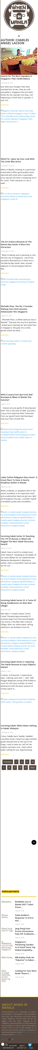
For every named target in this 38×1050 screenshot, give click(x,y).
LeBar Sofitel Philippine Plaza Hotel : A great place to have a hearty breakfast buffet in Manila (19, 480)
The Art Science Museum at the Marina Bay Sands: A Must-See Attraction (16, 244)
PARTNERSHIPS (8, 1048)
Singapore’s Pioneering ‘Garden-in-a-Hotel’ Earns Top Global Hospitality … (25, 946)
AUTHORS (13, 1046)
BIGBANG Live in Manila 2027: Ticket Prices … (24, 904)
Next (33, 767)
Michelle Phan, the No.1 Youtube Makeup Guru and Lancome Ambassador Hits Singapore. (16, 309)
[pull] (19, 36)
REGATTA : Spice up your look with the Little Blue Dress (17, 160)
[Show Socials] (30, 1045)
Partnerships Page (29, 1032)
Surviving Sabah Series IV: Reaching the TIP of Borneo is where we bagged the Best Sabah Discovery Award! (17, 540)
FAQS (31, 1048)
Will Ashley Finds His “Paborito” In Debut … (25, 958)
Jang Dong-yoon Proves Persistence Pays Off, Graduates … (25, 931)
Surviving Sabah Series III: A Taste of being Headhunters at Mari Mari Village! (18, 603)
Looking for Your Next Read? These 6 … (25, 972)
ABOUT (22, 1046)
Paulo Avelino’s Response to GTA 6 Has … (24, 918)
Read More (5, 104)
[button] (5, 1044)
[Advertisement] (19, 865)
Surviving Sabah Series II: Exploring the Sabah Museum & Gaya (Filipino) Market (18, 664)
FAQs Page (18, 1034)
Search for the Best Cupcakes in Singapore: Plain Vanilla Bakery (16, 77)
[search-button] (34, 842)
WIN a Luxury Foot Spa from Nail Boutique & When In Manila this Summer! (17, 397)
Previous (7, 762)
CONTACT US (21, 1048)
